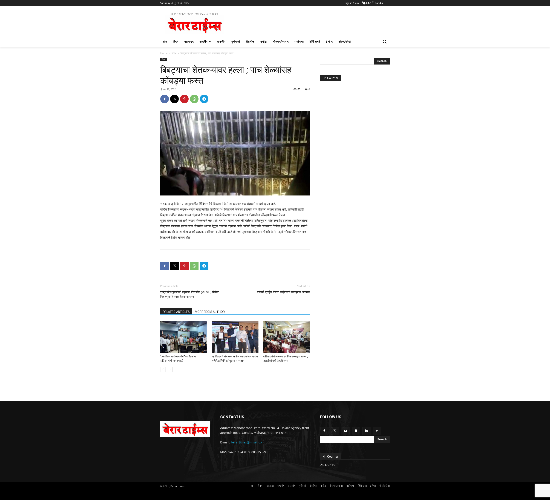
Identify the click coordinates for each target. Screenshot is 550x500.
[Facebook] (164, 99)
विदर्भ (174, 53)
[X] (174, 99)
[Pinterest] (184, 99)
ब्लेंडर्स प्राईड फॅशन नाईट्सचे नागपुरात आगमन (283, 292)
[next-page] (170, 369)
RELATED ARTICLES (176, 312)
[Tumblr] (377, 431)
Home (164, 53)
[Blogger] (356, 431)
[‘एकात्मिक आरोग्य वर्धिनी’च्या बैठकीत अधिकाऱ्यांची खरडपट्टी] (183, 337)
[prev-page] (163, 369)
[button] (384, 41)
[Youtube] (345, 431)
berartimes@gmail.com (247, 442)
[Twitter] (335, 431)
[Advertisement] (307, 22)
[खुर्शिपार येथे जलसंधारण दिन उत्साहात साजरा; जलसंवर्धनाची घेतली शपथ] (286, 337)
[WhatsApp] (194, 99)
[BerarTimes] (185, 429)
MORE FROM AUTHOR (210, 312)
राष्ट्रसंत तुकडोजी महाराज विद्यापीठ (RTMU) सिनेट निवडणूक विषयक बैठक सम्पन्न (189, 294)
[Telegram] (204, 99)
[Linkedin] (366, 431)
